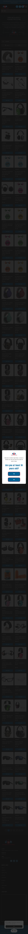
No (14, 479)
